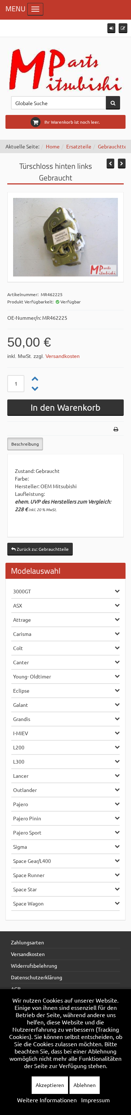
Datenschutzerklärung (36, 977)
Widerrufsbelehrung (34, 965)
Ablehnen (85, 1085)
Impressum (95, 1099)
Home (53, 146)
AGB (16, 988)
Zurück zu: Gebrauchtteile (42, 549)
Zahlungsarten (27, 942)
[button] (111, 28)
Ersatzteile (78, 146)
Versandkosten (62, 356)
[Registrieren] (123, 28)
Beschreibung (25, 444)
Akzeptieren (50, 1085)
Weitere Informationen (47, 1099)
